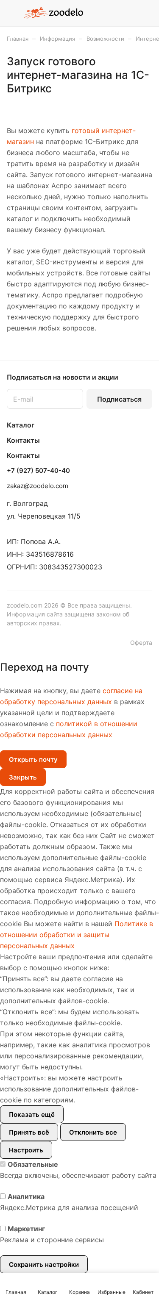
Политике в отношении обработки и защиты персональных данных (76, 934)
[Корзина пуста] (145, 13)
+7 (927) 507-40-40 (38, 471)
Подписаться (119, 399)
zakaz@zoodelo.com (37, 486)
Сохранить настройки (44, 1264)
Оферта (141, 642)
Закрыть (23, 777)
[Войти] (129, 13)
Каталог (20, 425)
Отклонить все (93, 1132)
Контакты (23, 440)
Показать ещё (32, 1114)
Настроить (26, 1150)
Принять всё (29, 1132)
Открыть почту (33, 759)
